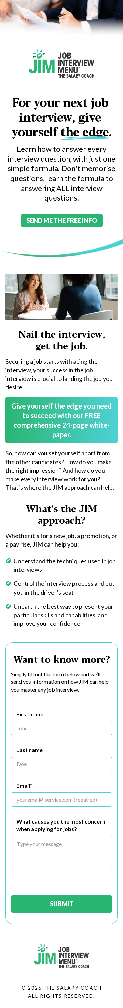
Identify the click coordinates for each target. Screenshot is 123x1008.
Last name (29, 750)
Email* (24, 785)
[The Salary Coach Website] (61, 972)
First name (29, 714)
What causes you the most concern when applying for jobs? (60, 825)
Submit (61, 904)
